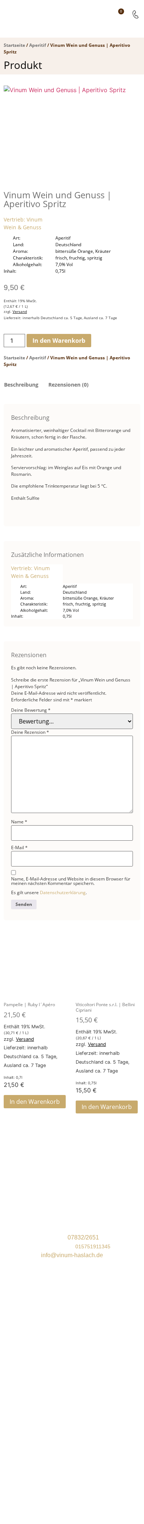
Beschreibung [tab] (21, 384)
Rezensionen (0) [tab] (68, 384)
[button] (102, 14)
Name (19, 822)
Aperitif (37, 45)
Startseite (14, 45)
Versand (20, 311)
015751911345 (92, 1246)
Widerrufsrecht (72, 1407)
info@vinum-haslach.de (72, 1255)
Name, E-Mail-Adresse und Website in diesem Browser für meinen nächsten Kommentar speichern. (70, 881)
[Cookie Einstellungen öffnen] (55, 1519)
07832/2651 (83, 1237)
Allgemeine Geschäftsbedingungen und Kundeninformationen (72, 1426)
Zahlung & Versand (72, 1416)
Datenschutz (72, 1435)
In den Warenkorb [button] (35, 1102)
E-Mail (19, 847)
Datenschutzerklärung (63, 892)
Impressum (72, 1444)
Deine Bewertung (31, 710)
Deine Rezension (30, 732)
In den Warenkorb (58, 340)
